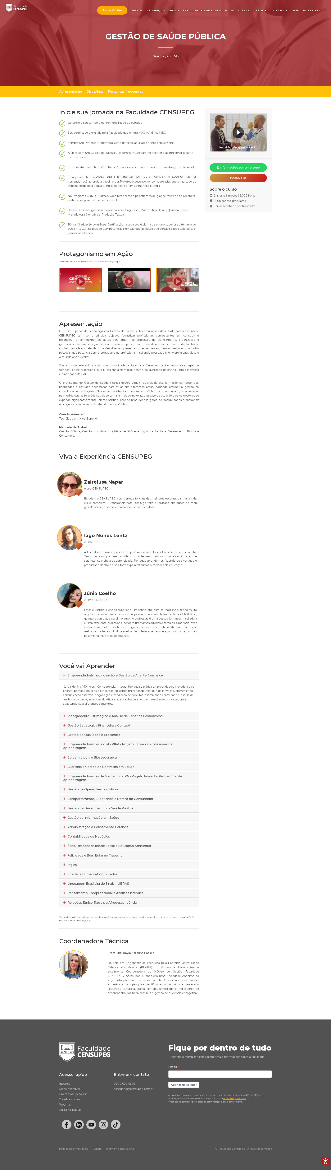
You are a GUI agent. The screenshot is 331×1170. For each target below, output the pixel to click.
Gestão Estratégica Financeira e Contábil (98, 725)
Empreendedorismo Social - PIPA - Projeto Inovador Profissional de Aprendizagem (117, 746)
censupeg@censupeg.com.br (133, 1089)
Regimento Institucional (119, 1148)
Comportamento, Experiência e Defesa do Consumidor (110, 799)
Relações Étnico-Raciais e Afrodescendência (102, 902)
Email (172, 1067)
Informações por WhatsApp (239, 167)
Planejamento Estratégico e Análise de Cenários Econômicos (115, 716)
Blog (229, 10)
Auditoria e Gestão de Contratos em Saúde (100, 767)
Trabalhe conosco (70, 1099)
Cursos (136, 10)
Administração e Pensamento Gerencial (98, 827)
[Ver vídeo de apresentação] (238, 132)
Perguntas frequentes (125, 91)
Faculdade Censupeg (202, 10)
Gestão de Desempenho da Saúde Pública (100, 808)
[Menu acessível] (325, 1161)
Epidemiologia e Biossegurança (92, 757)
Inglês (72, 865)
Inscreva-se (238, 178)
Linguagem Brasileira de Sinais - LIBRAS (98, 883)
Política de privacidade (73, 1148)
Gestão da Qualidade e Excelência (93, 735)
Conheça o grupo (163, 10)
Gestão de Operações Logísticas (92, 789)
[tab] (129, 675)
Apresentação (70, 91)
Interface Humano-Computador (92, 874)
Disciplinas (95, 91)
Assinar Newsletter (184, 1084)
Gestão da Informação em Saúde (93, 817)
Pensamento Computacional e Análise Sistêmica (105, 893)
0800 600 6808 (125, 1083)
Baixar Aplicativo (70, 1110)
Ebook (261, 10)
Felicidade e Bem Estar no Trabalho (95, 855)
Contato (279, 10)
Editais (97, 1148)
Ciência (245, 10)
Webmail (65, 1104)
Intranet (64, 1083)
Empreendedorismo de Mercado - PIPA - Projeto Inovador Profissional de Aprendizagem (122, 778)
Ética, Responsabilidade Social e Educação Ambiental (109, 846)
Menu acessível (69, 1089)
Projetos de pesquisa (73, 1094)
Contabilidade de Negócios (88, 836)
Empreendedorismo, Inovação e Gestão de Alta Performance (115, 675)
